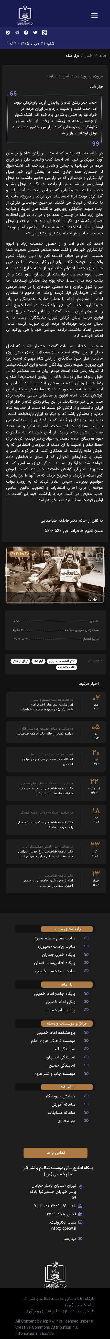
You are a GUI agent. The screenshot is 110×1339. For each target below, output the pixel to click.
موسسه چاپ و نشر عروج (54, 1074)
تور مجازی (66, 1121)
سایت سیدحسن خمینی (55, 971)
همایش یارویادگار (60, 1096)
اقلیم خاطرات (66, 667)
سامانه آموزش (63, 1105)
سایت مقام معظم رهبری (54, 938)
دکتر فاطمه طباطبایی (62, 661)
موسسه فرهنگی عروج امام (53, 1041)
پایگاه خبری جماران (58, 955)
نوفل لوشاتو (20, 661)
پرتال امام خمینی (60, 1010)
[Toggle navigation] (94, 16)
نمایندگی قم (65, 1049)
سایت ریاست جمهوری (56, 947)
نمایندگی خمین (62, 1066)
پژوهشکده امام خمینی (56, 1033)
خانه (103, 56)
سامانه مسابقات (61, 1113)
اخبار (89, 56)
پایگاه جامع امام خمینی (54, 994)
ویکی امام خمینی (60, 1002)
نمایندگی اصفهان (60, 1057)
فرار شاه (38, 661)
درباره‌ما (69, 1239)
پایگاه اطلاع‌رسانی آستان (54, 963)
